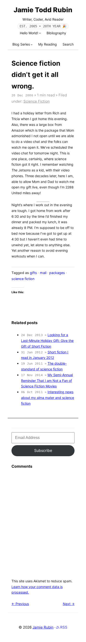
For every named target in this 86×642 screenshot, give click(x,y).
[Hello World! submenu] (40, 33)
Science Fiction (36, 101)
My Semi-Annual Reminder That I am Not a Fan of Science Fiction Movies (47, 380)
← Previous (20, 604)
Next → (69, 604)
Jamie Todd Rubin (43, 10)
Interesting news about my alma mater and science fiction (47, 397)
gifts (33, 273)
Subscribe (43, 450)
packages (57, 273)
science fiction (22, 279)
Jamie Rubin (43, 627)
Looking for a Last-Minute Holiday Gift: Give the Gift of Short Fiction (47, 340)
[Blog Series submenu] (31, 44)
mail (43, 273)
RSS (63, 627)
